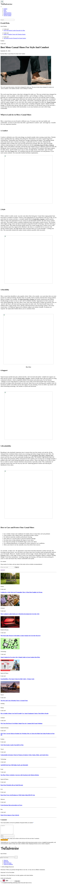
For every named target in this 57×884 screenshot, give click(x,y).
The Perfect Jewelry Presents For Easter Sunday (15, 38)
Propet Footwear (51, 102)
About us (6, 860)
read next (3, 570)
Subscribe (17, 881)
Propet (12, 151)
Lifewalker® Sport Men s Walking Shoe (42, 455)
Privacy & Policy (8, 863)
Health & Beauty (8, 14)
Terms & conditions (8, 864)
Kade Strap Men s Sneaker (27, 299)
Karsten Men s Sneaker (24, 378)
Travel (5, 11)
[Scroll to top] (2, 2)
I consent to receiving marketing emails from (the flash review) (17, 882)
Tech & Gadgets (7, 15)
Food (5, 10)
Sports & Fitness (7, 12)
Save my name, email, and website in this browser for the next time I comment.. (21, 838)
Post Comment (4, 839)
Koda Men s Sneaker (39, 219)
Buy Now (28, 206)
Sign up (16, 567)
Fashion (5, 8)
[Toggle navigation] (1, 6)
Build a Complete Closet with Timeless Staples (14, 34)
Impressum (6, 861)
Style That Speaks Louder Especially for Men (14, 30)
